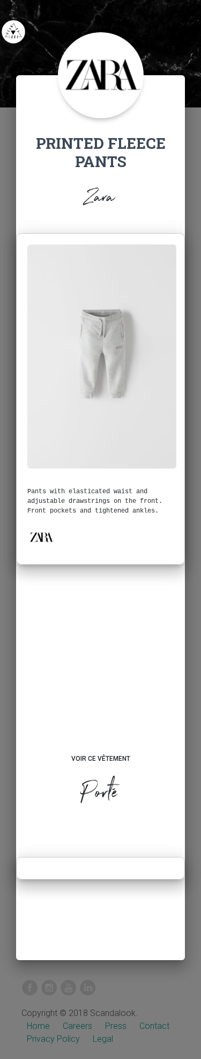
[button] (41, 537)
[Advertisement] (100, 669)
